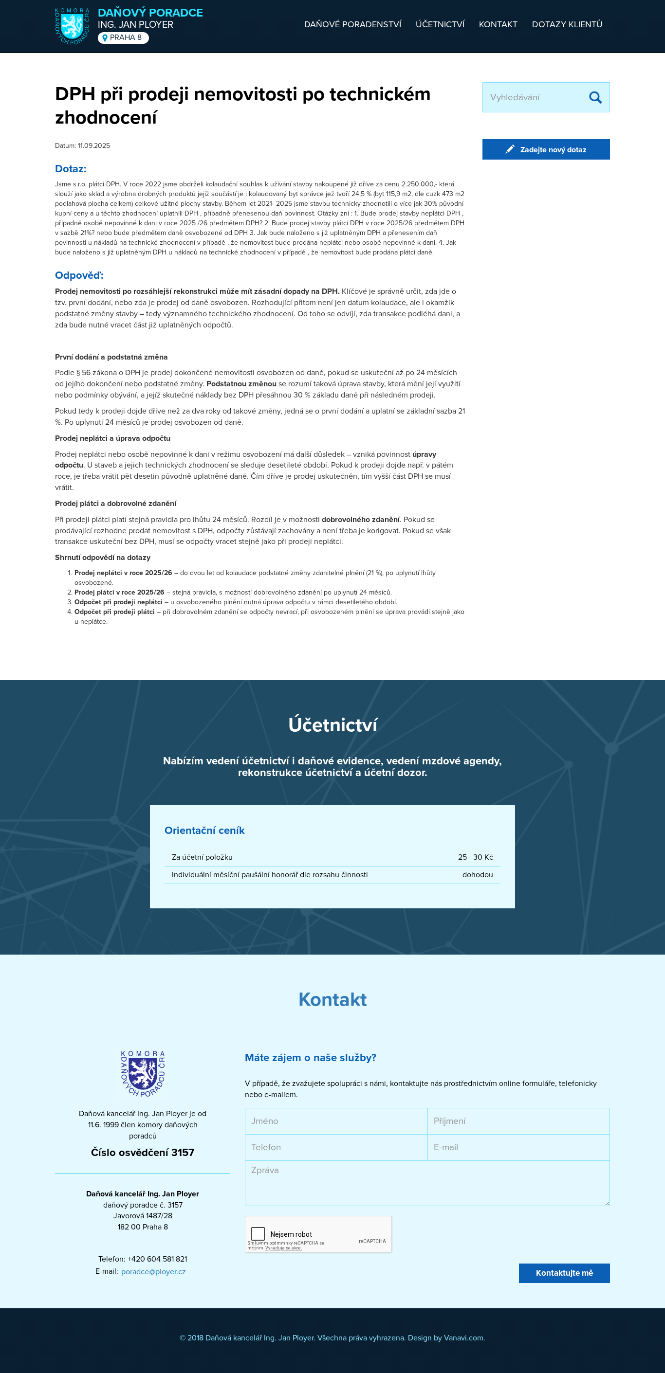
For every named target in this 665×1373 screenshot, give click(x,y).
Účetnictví (440, 24)
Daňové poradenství (352, 24)
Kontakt (498, 24)
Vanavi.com (463, 1338)
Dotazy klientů (567, 24)
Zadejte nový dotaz (553, 150)
